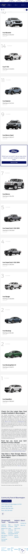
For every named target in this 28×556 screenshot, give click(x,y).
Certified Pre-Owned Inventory (11, 534)
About (23, 520)
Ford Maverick (21, 421)
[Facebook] (2, 513)
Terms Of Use (12, 549)
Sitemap (16, 549)
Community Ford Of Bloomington (18, 451)
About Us (23, 525)
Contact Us (7, 501)
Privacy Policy (8, 549)
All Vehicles (11, 521)
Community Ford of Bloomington (4, 549)
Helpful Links (17, 521)
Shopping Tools (4, 521)
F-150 (9, 421)
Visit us (19, 465)
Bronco (6, 421)
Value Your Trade (14, 162)
